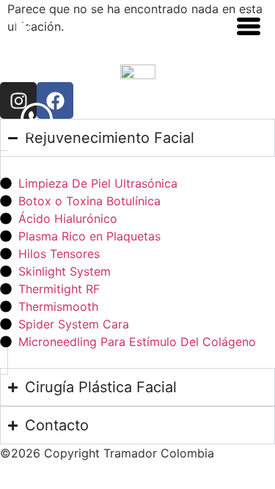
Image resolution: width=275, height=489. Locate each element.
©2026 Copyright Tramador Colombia (107, 453)
